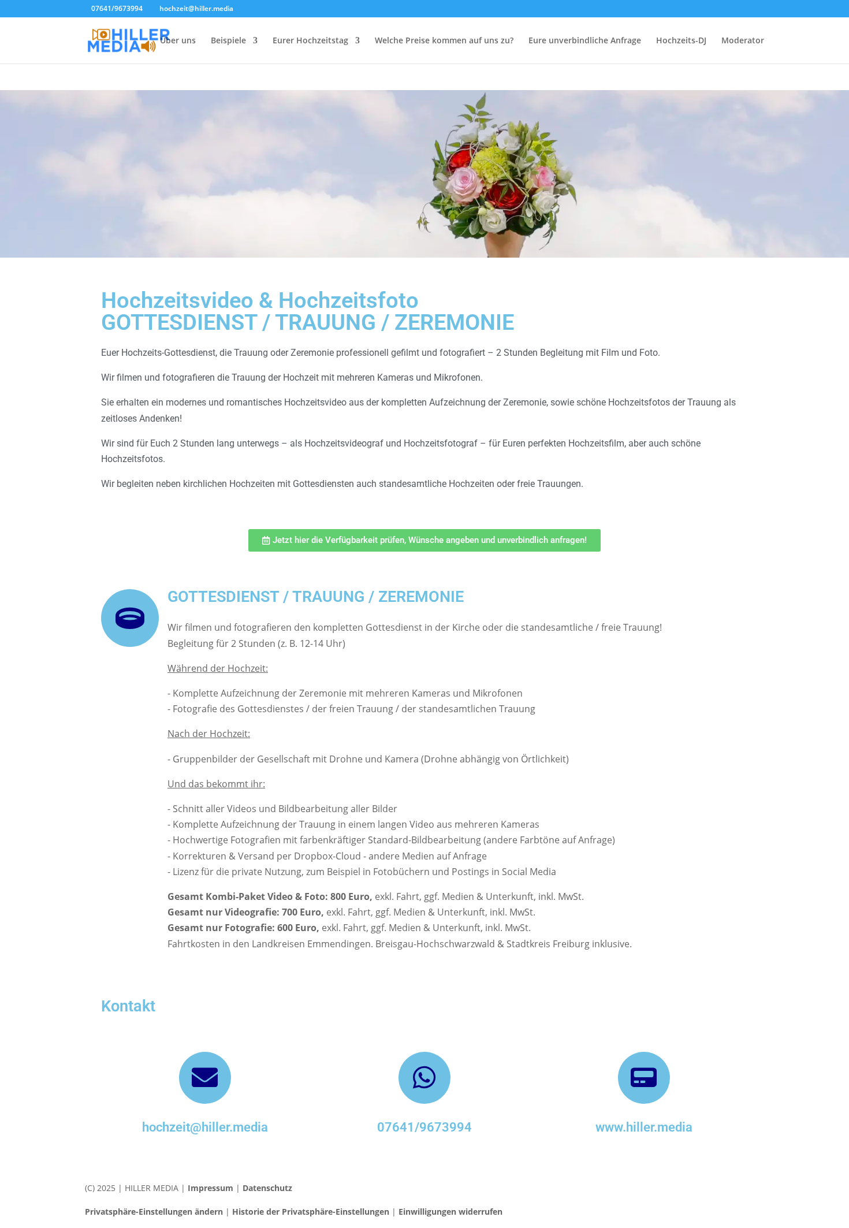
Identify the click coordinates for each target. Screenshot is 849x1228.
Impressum (210, 1187)
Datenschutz (267, 1187)
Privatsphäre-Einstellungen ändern (154, 1211)
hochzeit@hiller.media (205, 1127)
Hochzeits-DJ (681, 41)
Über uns (178, 41)
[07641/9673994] (424, 1078)
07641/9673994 (424, 1127)
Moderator (742, 41)
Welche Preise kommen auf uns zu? (444, 41)
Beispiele (228, 41)
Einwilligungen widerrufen (450, 1211)
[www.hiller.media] (644, 1078)
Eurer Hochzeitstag (310, 41)
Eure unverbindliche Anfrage (584, 41)
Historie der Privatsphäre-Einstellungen (310, 1211)
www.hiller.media (643, 1127)
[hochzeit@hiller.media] (205, 1078)
